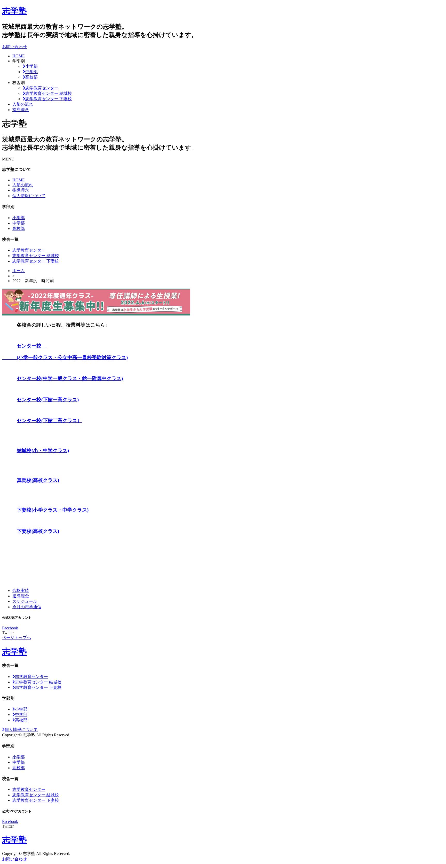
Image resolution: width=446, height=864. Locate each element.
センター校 (31, 346)
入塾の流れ (22, 104)
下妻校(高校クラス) (38, 531)
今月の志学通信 (26, 607)
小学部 (31, 66)
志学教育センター (41, 88)
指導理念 (20, 109)
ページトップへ (16, 637)
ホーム (18, 270)
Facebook (10, 628)
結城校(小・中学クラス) (43, 450)
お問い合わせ (14, 46)
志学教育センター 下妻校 (48, 99)
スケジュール (24, 601)
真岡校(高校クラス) (38, 480)
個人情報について (28, 196)
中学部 (31, 72)
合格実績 (20, 590)
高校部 (31, 77)
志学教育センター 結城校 (48, 93)
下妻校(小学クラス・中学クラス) (53, 510)
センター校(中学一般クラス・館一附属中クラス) (70, 378)
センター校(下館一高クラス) (48, 399)
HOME (18, 56)
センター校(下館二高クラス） (49, 420)
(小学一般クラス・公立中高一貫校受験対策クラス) (65, 357)
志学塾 (14, 11)
